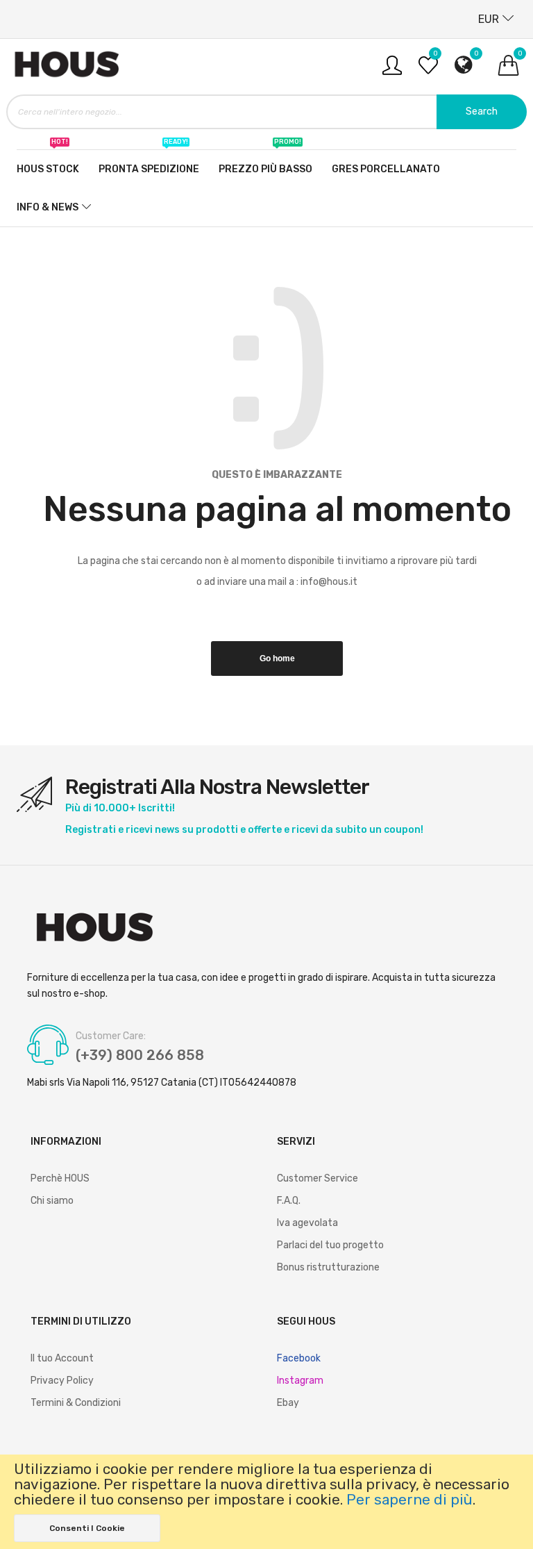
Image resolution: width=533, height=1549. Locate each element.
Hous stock (48, 162)
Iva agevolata (307, 1223)
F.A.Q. (289, 1201)
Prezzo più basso (265, 162)
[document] (266, 1501)
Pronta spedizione (149, 162)
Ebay (288, 1403)
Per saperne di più (409, 1499)
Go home (277, 658)
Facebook (299, 1358)
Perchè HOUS (60, 1178)
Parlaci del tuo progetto (330, 1245)
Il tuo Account (62, 1358)
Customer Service (317, 1178)
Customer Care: (111, 1036)
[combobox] (266, 111)
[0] (428, 70)
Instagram (300, 1380)
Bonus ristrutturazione (328, 1267)
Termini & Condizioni (76, 1403)
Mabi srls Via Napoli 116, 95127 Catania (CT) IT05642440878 (161, 1082)
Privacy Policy (62, 1380)
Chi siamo (52, 1201)
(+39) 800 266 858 (140, 1055)
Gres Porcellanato (386, 169)
